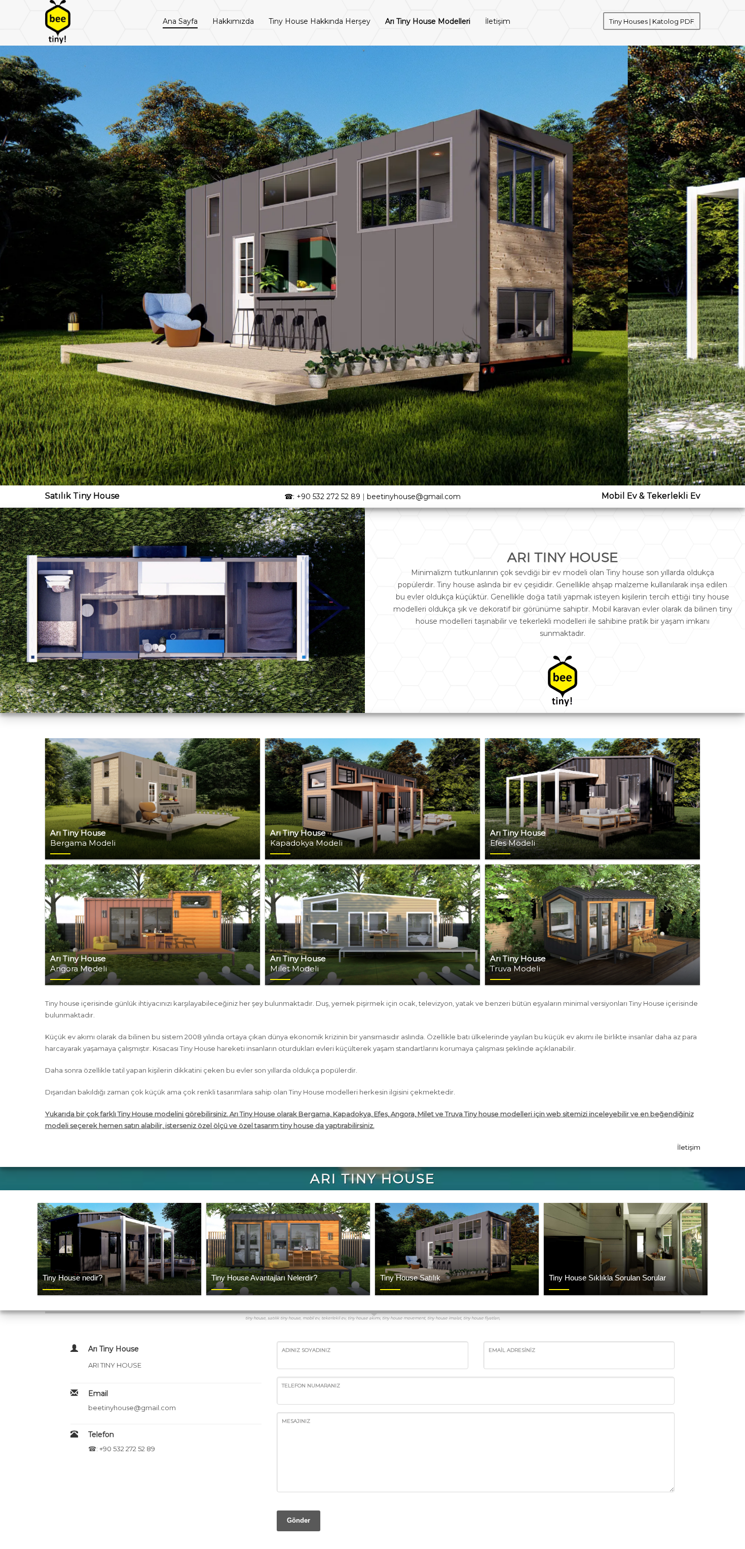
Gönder (298, 1520)
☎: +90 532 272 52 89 (322, 496)
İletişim (688, 1147)
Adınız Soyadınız (306, 1350)
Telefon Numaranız (311, 1385)
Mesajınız (296, 1421)
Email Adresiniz (512, 1350)
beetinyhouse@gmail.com (414, 496)
